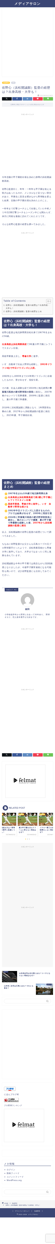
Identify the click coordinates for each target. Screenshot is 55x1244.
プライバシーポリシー (22, 1211)
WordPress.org (14, 1180)
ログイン (11, 1169)
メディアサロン (27, 3)
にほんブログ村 (11, 1094)
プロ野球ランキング (13, 1106)
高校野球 (6, 82)
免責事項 (37, 1211)
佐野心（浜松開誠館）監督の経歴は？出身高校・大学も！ (28, 306)
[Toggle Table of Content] (47, 301)
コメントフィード (15, 1177)
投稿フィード (13, 1173)
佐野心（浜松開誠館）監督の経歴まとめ (24, 311)
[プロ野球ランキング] (27, 1100)
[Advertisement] (27, 43)
